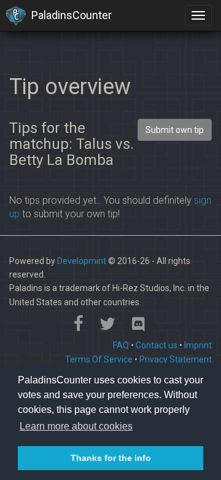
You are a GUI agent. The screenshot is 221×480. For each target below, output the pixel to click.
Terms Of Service (99, 359)
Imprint (198, 345)
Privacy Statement (175, 359)
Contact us (156, 345)
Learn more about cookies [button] (76, 426)
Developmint (81, 261)
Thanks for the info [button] (111, 458)
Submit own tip (174, 130)
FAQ (121, 345)
